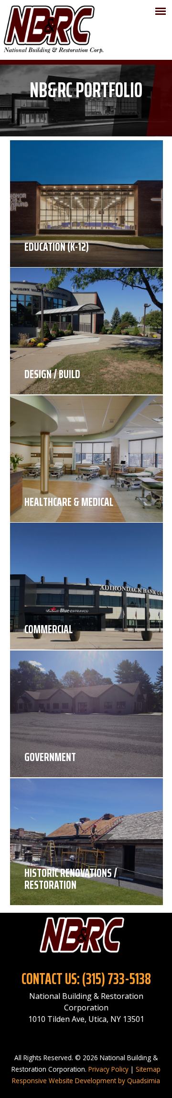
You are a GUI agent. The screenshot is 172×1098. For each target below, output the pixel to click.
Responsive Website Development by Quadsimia (86, 1080)
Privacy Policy (108, 1069)
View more (86, 203)
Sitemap (148, 1069)
